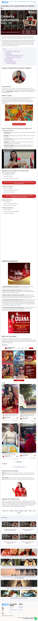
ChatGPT (11, 510)
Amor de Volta (33, 1)
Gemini (30, 510)
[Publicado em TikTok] (17, 417)
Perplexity (21, 510)
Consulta (14, 1)
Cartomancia (8, 52)
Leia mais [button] (21, 416)
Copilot (26, 510)
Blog (35, 2)
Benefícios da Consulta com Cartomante (13, 57)
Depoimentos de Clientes (11, 61)
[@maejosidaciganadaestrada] (6, 348)
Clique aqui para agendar (20, 506)
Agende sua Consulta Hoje (11, 63)
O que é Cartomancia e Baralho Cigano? (12, 51)
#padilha (30, 453)
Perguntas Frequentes (9, 58)
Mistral (19, 512)
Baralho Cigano (9, 54)
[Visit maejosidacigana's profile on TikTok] (3, 418)
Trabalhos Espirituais (23, 1)
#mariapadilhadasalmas (24, 453)
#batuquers (13, 454)
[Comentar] (5, 420)
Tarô (28, 1)
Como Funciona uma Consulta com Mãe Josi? (14, 55)
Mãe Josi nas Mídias (8, 60)
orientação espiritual (25, 502)
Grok (34, 510)
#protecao (9, 454)
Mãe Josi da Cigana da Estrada (19, 466)
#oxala (4, 454)
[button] (35, 618)
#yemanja (13, 453)
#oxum (6, 454)
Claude (16, 510)
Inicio (11, 1)
